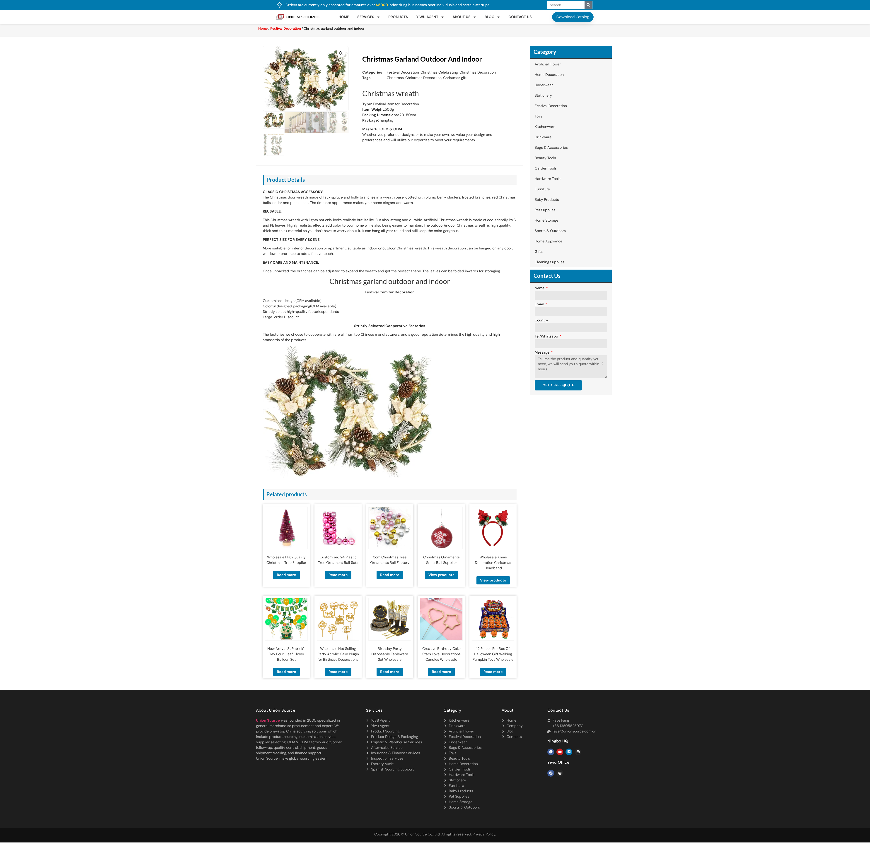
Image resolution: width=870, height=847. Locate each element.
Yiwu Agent (427, 16)
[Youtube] (559, 752)
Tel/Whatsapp (547, 337)
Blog (489, 16)
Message (542, 353)
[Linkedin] (569, 752)
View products (441, 574)
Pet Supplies (545, 210)
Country (541, 320)
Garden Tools (546, 168)
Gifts (539, 251)
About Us (461, 16)
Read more (286, 574)
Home (343, 16)
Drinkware (543, 137)
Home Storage (546, 220)
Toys (538, 116)
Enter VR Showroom (533, 114)
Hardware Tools (548, 178)
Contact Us (520, 16)
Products (398, 16)
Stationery (543, 95)
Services (365, 16)
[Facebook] (550, 752)
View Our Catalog (422, 114)
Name (540, 288)
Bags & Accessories (551, 147)
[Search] (588, 5)
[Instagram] (578, 752)
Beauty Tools (545, 158)
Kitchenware (545, 126)
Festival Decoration (285, 28)
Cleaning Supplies (549, 262)
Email (540, 304)
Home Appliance (548, 241)
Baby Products (547, 199)
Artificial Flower (548, 64)
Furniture (542, 189)
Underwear (544, 85)
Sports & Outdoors (550, 230)
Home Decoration (549, 74)
